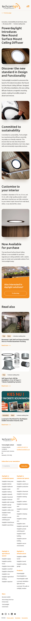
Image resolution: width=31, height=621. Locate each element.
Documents (25, 618)
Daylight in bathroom (7, 486)
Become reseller (6, 597)
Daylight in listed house (8, 522)
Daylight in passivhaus (7, 525)
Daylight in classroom (22, 494)
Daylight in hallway (7, 491)
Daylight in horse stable (8, 566)
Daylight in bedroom (7, 499)
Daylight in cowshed (7, 569)
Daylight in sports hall (22, 526)
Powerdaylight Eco (21, 576)
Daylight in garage (6, 504)
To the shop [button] (15, 293)
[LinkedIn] (12, 614)
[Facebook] (2, 614)
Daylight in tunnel (21, 561)
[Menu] (27, 6)
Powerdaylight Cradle (22, 578)
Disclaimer (17, 618)
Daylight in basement (7, 497)
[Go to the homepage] (11, 6)
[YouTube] (15, 614)
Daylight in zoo (6, 574)
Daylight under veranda (8, 502)
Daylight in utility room (7, 510)
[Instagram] (6, 614)
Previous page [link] (7, 13)
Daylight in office (21, 481)
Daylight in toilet (6, 489)
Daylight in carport (6, 507)
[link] (15, 329)
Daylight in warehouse (22, 484)
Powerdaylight (20, 573)
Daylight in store (21, 523)
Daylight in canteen (22, 501)
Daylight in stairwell (7, 494)
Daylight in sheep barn (7, 571)
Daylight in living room (7, 481)
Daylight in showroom (22, 491)
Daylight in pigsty (6, 558)
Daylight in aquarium (7, 581)
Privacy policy (10, 618)
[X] (9, 614)
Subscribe (24, 466)
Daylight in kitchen (6, 484)
